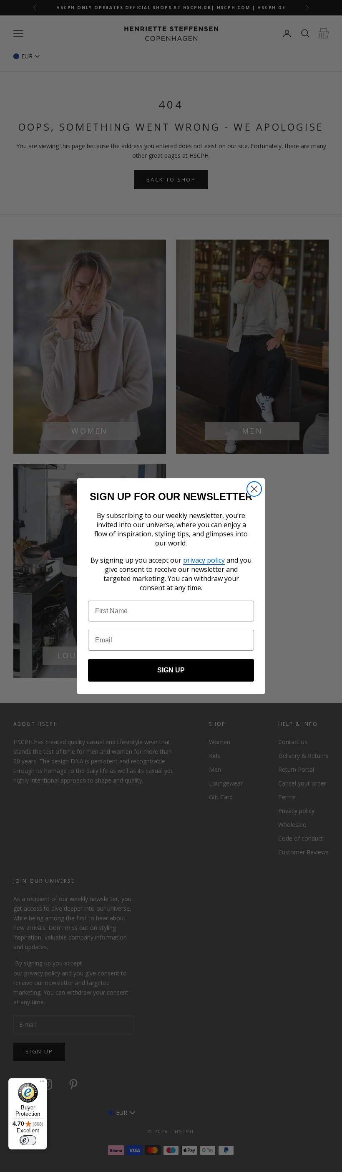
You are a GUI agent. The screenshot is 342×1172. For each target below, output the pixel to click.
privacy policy (204, 560)
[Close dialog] (254, 489)
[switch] (28, 1140)
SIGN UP (171, 670)
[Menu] (42, 1083)
